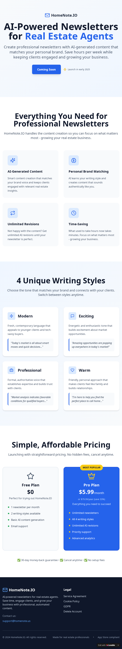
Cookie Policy (71, 601)
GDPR (67, 606)
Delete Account (73, 611)
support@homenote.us (16, 621)
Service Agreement (75, 596)
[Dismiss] (118, 645)
